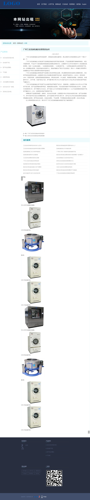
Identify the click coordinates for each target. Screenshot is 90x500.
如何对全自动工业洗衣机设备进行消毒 (66, 164)
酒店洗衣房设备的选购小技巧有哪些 (32, 167)
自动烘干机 (6, 62)
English (84, 4)
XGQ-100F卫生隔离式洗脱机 (27, 205)
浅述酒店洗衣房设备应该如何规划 (31, 164)
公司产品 (51, 4)
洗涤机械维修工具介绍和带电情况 (31, 151)
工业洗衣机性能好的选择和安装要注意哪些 (34, 148)
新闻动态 (58, 4)
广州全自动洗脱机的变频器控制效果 (65, 173)
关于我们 (44, 4)
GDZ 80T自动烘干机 (25, 230)
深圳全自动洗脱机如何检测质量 (35, 135)
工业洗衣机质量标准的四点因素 (31, 157)
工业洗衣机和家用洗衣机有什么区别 (32, 145)
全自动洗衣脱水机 (8, 58)
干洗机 (5, 72)
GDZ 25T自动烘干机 (25, 305)
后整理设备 (6, 77)
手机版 (44, 496)
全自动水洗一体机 (8, 87)
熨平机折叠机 (7, 67)
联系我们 (72, 4)
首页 (38, 4)
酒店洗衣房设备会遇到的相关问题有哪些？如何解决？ (70, 154)
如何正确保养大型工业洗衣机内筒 (31, 173)
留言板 (78, 4)
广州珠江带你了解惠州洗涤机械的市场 (66, 151)
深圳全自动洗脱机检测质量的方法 (64, 160)
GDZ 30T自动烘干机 (25, 280)
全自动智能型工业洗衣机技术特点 (64, 157)
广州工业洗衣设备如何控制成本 (35, 133)
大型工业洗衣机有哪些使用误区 (64, 167)
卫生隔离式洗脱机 (8, 82)
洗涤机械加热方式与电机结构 (63, 148)
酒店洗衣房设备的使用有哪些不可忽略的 (66, 170)
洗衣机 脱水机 (7, 91)
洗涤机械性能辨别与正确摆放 (30, 154)
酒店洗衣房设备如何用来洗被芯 (31, 170)
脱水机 (22, 255)
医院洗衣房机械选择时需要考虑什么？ (66, 145)
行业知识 (65, 4)
